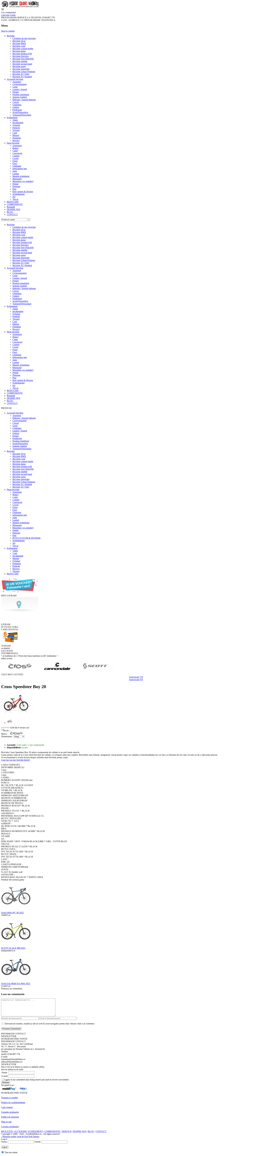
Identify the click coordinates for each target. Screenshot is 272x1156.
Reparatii (11, 207)
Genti (14, 87)
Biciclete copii (18, 46)
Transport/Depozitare (21, 115)
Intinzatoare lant (19, 168)
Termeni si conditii (9, 1097)
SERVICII (66, 1131)
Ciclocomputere (19, 84)
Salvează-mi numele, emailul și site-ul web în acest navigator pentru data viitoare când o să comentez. (50, 1023)
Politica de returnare (10, 1117)
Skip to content (8, 31)
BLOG (10, 212)
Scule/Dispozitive (20, 112)
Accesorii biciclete (15, 79)
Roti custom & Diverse (22, 191)
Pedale (15, 184)
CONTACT (12, 214)
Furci (14, 163)
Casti (14, 133)
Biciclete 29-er (19, 41)
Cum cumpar (7, 1107)
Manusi (15, 135)
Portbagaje (17, 110)
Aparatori (16, 82)
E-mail (5, 1076)
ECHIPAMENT (35, 1131)
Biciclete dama (19, 51)
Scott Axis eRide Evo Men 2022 (15, 983)
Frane (15, 161)
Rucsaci (16, 140)
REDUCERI (12, 202)
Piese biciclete (13, 143)
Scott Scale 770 (136, 677)
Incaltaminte (17, 122)
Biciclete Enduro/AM (22, 53)
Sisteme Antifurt (19, 97)
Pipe (14, 189)
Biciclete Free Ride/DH (23, 59)
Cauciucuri (17, 153)
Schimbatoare (18, 194)
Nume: (4, 1142)
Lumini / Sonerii (19, 89)
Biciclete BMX (19, 43)
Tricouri (16, 130)
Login (12, 15)
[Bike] (20, 6)
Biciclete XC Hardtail (22, 76)
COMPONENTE (15, 204)
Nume (4, 1072)
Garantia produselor (10, 1112)
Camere (15, 156)
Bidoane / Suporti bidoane (24, 99)
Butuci (15, 148)
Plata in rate (6, 1122)
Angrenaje (17, 145)
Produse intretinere (20, 94)
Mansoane (17, 179)
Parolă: (38, 1142)
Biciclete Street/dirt (20, 69)
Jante (14, 171)
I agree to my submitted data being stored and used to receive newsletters (36, 1079)
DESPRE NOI (13, 209)
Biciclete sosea (19, 66)
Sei (13, 196)
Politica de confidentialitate (13, 1102)
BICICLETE (7, 1131)
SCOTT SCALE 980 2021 (13, 948)
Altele (15, 120)
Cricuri (15, 102)
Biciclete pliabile (19, 61)
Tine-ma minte (11, 1152)
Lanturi (15, 173)
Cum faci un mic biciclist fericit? (15, 760)
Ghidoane (16, 166)
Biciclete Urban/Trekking (23, 71)
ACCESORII (20, 1131)
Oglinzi (15, 107)
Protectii (16, 128)
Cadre (15, 150)
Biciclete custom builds (22, 48)
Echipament (12, 117)
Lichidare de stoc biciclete (24, 38)
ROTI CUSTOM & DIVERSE (26, 538)
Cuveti (15, 158)
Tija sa (15, 199)
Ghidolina (16, 105)
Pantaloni (16, 138)
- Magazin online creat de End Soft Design (20, 1136)
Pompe (15, 92)
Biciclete (11, 36)
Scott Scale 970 (136, 679)
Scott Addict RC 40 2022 (12, 912)
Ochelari (16, 125)
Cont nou (5, 15)
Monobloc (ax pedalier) (22, 181)
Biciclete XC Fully (20, 74)
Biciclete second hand (22, 64)
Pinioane (16, 186)
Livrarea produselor (10, 1126)
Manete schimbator (20, 176)
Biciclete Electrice (20, 56)
